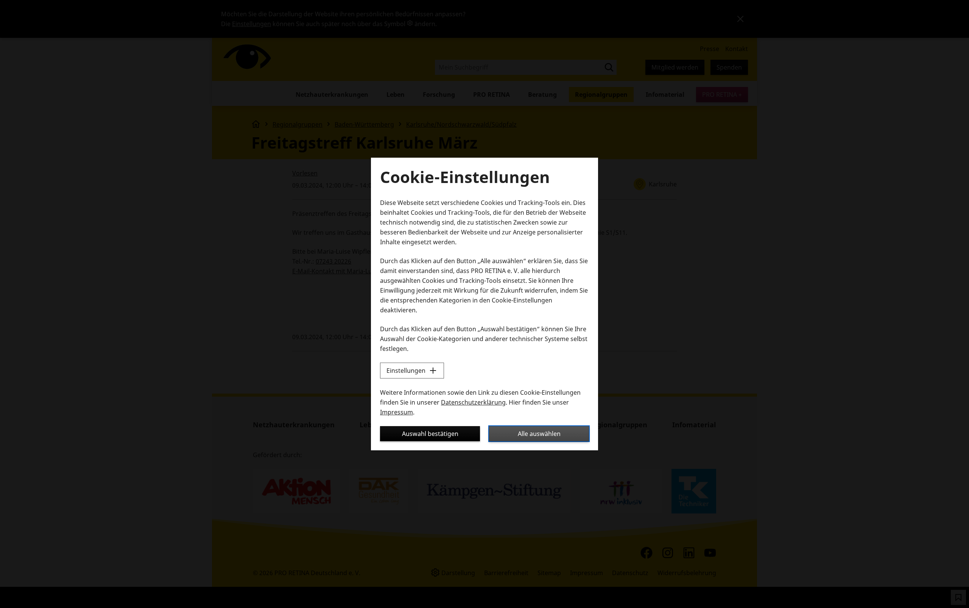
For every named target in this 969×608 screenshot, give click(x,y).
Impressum (396, 412)
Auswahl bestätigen (430, 434)
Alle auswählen (539, 434)
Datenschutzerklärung (473, 402)
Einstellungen (405, 370)
